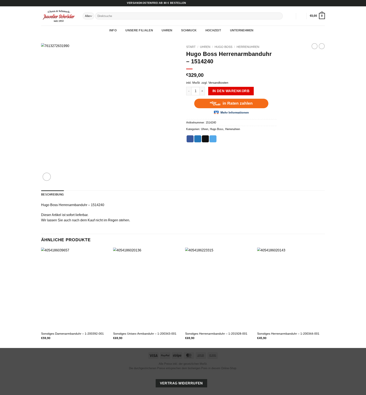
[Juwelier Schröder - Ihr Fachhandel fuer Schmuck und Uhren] (58, 16)
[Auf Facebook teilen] (190, 139)
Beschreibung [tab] (52, 194)
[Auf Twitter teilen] (197, 139)
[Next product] (314, 46)
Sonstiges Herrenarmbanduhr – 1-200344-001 (288, 333)
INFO (113, 30)
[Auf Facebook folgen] (314, 3)
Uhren (205, 47)
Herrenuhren (248, 47)
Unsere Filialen (139, 30)
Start (191, 47)
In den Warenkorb (231, 91)
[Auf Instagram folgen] (318, 3)
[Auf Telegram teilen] (212, 139)
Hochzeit (213, 30)
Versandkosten (218, 82)
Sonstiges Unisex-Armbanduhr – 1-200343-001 (144, 333)
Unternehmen (242, 30)
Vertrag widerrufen (181, 383)
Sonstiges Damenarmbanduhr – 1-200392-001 (72, 333)
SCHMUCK (189, 30)
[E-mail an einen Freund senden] (205, 139)
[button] (301, 16)
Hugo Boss (223, 47)
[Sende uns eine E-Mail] (323, 3)
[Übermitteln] (278, 16)
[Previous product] (322, 46)
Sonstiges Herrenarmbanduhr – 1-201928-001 (216, 333)
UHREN (167, 30)
